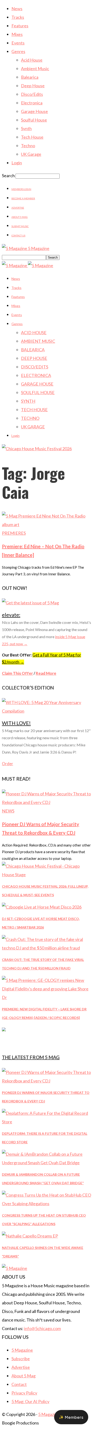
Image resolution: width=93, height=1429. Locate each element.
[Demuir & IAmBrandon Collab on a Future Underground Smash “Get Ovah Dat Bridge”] (46, 1162)
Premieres (14, 533)
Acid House (31, 60)
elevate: (11, 615)
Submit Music (20, 226)
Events (18, 42)
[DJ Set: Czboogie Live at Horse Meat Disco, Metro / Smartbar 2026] (42, 907)
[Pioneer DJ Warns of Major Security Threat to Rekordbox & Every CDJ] (46, 802)
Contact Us (18, 235)
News (16, 8)
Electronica (31, 102)
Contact (19, 1384)
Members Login (21, 189)
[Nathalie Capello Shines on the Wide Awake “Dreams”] (30, 1235)
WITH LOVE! (16, 723)
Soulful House (34, 119)
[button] (71, 1417)
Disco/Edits (32, 94)
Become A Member (23, 198)
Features (19, 25)
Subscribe (20, 1358)
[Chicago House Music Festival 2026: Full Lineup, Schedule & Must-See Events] (46, 874)
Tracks (17, 17)
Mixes (17, 34)
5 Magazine (22, 1350)
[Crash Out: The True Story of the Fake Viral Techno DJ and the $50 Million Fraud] (46, 947)
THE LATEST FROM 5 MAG (31, 1057)
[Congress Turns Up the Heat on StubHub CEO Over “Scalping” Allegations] (46, 1203)
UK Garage (31, 154)
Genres (18, 51)
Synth (26, 128)
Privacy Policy (24, 1392)
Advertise (17, 207)
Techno (28, 145)
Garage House (34, 111)
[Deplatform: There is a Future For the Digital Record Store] (46, 1121)
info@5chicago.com (42, 1328)
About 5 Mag (19, 216)
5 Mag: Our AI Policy (30, 1401)
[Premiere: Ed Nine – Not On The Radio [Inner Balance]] (46, 524)
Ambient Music (35, 68)
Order (7, 763)
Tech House (32, 137)
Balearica (29, 77)
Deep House (33, 85)
